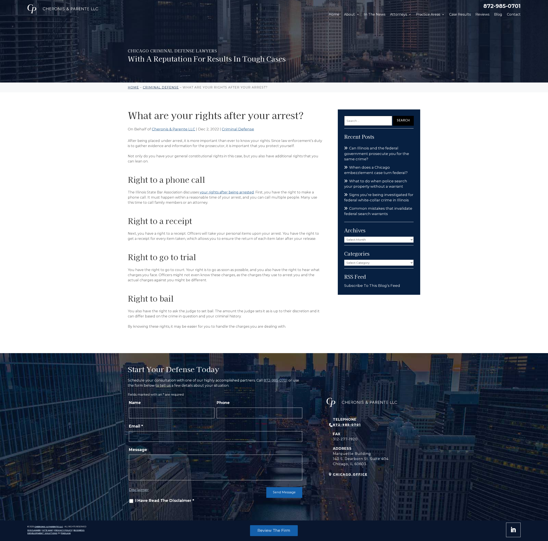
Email (136, 426)
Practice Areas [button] (428, 14)
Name (135, 402)
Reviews (482, 14)
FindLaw (66, 533)
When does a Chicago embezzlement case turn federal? (376, 170)
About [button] (349, 14)
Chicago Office (350, 474)
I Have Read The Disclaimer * (164, 500)
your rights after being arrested (227, 192)
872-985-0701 (502, 6)
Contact (514, 14)
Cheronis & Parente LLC (173, 129)
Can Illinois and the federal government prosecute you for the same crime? (376, 153)
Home (334, 14)
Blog (498, 14)
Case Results (460, 14)
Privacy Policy (63, 530)
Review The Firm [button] (274, 530)
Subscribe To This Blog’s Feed (372, 285)
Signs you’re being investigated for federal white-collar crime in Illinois (378, 197)
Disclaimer (139, 490)
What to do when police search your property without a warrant (375, 184)
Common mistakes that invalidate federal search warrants (378, 211)
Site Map (47, 530)
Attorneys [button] (398, 14)
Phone (223, 402)
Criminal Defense (238, 129)
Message (138, 449)
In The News (374, 14)
